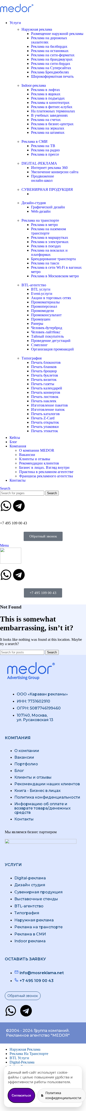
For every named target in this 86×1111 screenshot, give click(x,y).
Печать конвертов (45, 392)
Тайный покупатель (47, 336)
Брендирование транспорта (53, 259)
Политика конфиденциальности (63, 1095)
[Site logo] (16, 15)
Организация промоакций (52, 349)
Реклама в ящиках (45, 94)
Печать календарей (46, 388)
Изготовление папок (48, 409)
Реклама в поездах (46, 246)
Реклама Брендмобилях (50, 72)
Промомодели (42, 311)
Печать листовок (45, 397)
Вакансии (27, 455)
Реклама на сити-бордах (50, 64)
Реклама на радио (45, 150)
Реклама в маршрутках (49, 237)
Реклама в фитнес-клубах (51, 107)
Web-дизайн (41, 211)
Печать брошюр (44, 371)
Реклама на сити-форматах (53, 55)
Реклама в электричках (50, 242)
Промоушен (40, 319)
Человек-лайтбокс (45, 332)
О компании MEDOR (36, 450)
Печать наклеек (43, 401)
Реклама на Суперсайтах (51, 68)
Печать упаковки (45, 427)
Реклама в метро (44, 225)
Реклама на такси (45, 263)
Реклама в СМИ (35, 141)
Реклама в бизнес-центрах (52, 124)
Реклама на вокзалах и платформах (49, 252)
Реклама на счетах (46, 120)
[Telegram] (19, 506)
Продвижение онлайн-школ (42, 178)
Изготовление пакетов (49, 405)
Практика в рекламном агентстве (46, 472)
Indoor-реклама (34, 85)
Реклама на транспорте (40, 220)
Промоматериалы (45, 302)
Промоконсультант (46, 315)
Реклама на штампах (47, 132)
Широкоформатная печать (52, 76)
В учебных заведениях (49, 115)
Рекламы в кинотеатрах (50, 103)
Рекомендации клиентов (39, 463)
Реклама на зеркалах (47, 128)
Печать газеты (42, 384)
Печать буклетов (44, 375)
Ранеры (37, 323)
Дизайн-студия (34, 203)
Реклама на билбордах (49, 46)
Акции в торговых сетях (51, 298)
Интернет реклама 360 (49, 168)
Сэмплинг (39, 345)
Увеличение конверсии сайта (54, 172)
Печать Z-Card (42, 418)
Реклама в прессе (45, 154)
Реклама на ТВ (43, 146)
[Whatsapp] (6, 506)
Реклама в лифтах (45, 90)
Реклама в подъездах (48, 98)
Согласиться (21, 1095)
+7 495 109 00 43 (13, 523)
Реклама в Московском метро (55, 276)
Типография (32, 358)
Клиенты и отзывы (34, 459)
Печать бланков (44, 367)
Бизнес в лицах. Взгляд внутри (44, 467)
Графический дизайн (48, 207)
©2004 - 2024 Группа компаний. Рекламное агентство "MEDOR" (38, 1033)
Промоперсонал (44, 306)
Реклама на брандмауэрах (52, 59)
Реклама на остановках (50, 51)
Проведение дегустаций (50, 341)
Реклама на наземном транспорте (48, 231)
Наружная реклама (37, 29)
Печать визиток (44, 380)
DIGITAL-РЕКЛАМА (39, 163)
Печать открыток (45, 422)
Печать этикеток (44, 431)
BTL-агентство (34, 285)
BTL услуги (40, 289)
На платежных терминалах (53, 111)
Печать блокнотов (46, 362)
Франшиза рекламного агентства (46, 476)
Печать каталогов (45, 414)
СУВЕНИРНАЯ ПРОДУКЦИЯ (47, 189)
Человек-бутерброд (46, 328)
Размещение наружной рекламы (57, 34)
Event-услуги (41, 294)
